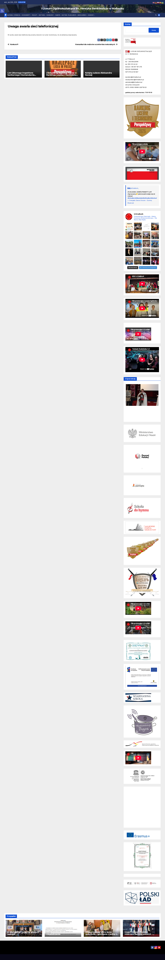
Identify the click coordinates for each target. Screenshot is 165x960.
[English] (154, 2)
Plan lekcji (72, 15)
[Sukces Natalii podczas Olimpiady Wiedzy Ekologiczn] (129, 235)
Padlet (34, 15)
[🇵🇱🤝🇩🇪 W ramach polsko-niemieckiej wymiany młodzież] (138, 261)
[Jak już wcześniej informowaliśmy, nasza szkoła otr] (129, 261)
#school (154, 198)
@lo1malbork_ (134, 188)
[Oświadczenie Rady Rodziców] (146, 226)
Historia (42, 15)
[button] (2, 11)
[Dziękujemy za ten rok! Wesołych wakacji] (129, 226)
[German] (156, 2)
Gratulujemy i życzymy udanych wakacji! (23, 933)
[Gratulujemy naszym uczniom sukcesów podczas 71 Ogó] (146, 252)
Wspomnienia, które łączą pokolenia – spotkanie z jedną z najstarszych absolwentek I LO (101, 934)
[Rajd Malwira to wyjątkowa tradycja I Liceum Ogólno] (129, 244)
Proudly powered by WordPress (73, 957)
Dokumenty (26, 15)
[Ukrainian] (162, 2)
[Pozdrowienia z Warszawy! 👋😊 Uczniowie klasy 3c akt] (138, 235)
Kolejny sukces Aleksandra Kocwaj (98, 74)
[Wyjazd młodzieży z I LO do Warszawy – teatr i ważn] (138, 252)
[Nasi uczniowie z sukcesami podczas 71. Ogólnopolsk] (129, 252)
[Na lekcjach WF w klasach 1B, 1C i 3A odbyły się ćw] (155, 252)
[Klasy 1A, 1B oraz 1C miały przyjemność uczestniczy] (138, 244)
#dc (143, 198)
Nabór (57, 15)
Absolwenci (82, 15)
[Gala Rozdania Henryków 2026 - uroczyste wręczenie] (155, 261)
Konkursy (50, 15)
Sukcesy (91, 15)
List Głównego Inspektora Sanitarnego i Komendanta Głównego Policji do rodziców (22, 75)
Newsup (89, 957)
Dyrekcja (17, 15)
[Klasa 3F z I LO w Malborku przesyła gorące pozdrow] (146, 244)
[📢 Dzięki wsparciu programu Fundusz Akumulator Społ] (155, 235)
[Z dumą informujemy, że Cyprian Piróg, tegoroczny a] (155, 226)
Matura (64, 15)
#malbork (148, 198)
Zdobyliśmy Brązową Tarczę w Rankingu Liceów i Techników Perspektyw (61, 75)
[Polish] (158, 2)
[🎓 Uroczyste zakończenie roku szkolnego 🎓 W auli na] (138, 226)
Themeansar (96, 957)
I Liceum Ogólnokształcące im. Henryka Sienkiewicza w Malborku (82, 8)
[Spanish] (160, 2)
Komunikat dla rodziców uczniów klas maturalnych (95, 44)
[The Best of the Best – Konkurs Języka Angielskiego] (146, 235)
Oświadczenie (53, 934)
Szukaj (127, 24)
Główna (10, 15)
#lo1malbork (132, 198)
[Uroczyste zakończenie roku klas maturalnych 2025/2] (146, 261)
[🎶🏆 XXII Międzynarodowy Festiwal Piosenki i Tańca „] (155, 244)
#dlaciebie (139, 198)
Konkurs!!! (14, 44)
